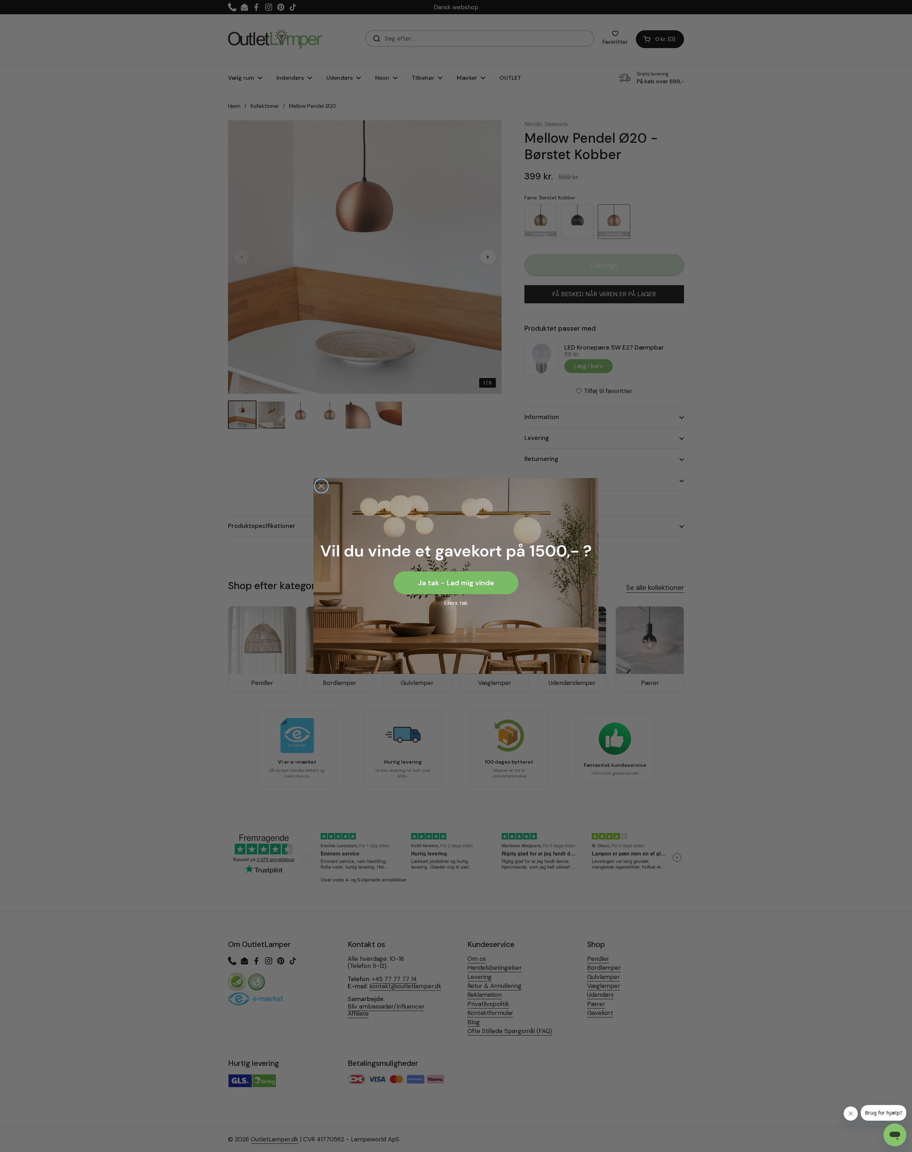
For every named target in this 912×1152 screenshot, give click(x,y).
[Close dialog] (321, 486)
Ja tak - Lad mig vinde (456, 582)
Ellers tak (456, 603)
